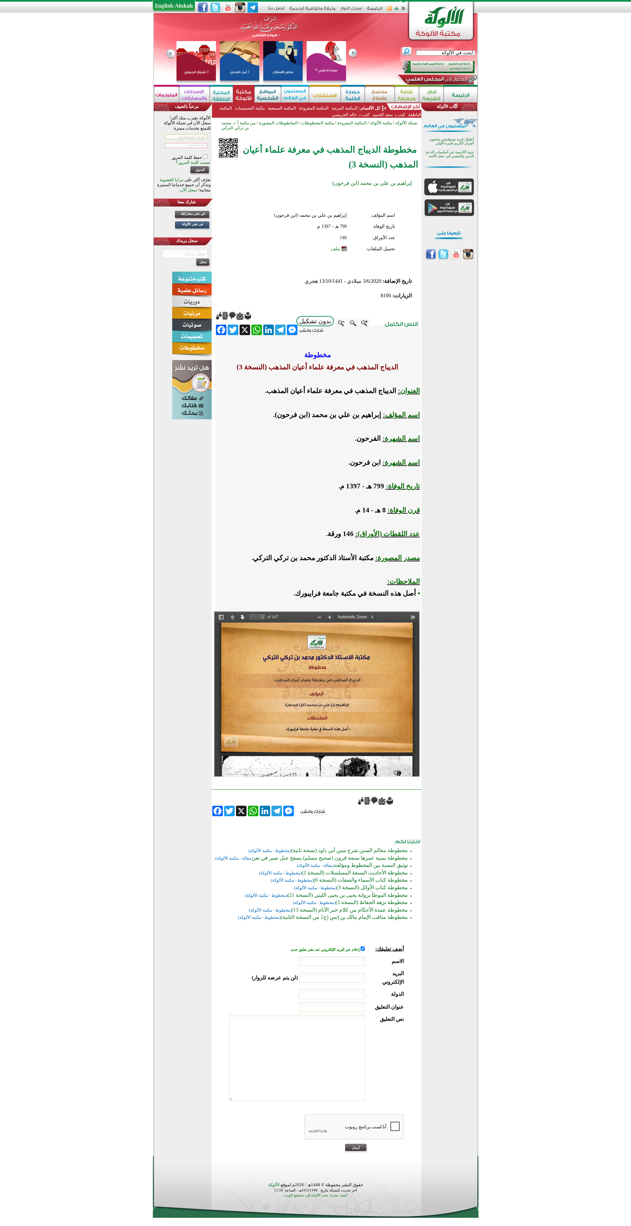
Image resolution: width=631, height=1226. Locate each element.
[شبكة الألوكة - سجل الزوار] (351, 10)
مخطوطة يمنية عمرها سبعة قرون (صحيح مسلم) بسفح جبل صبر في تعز (330, 858)
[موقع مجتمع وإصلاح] (380, 94)
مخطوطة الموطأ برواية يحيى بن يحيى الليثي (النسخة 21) (348, 895)
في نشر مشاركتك (192, 213)
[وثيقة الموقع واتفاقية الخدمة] (312, 10)
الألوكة (274, 1184)
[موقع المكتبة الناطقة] (221, 94)
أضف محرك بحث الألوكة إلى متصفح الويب (315, 1195)
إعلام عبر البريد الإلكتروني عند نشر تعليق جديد (326, 949)
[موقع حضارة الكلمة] (353, 94)
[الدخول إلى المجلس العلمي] (436, 80)
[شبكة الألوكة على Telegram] (252, 7)
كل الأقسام (370, 108)
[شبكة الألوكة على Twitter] (215, 7)
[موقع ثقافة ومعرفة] (407, 94)
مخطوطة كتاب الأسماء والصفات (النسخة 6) (361, 880)
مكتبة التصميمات (250, 108)
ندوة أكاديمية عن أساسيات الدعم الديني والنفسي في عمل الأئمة (450, 154)
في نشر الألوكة (192, 224)
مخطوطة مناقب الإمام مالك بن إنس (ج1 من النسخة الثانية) (344, 917)
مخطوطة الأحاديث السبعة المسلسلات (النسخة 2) (355, 872)
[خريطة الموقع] (396, 10)
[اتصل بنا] (276, 10)
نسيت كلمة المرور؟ (193, 162)
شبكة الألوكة (406, 122)
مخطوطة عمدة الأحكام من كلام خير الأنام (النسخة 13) (350, 910)
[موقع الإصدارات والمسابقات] (194, 94)
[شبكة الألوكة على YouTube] (227, 7)
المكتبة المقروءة (314, 108)
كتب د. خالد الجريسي (350, 114)
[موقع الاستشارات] (325, 94)
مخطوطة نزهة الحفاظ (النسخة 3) (372, 902)
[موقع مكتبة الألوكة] (243, 94)
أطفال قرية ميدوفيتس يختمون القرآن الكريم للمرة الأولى (451, 141)
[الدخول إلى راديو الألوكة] (432, 67)
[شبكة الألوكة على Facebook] (203, 7)
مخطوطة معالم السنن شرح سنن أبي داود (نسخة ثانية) (349, 850)
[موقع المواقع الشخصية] (267, 94)
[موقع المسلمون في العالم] (295, 94)
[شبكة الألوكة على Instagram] (240, 7)
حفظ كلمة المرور (187, 157)
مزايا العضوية (171, 179)
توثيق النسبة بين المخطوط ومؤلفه (371, 865)
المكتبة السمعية (282, 108)
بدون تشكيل (315, 321)
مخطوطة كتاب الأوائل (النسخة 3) (372, 887)
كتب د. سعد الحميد (388, 114)
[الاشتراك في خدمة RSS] (389, 10)
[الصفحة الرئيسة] (403, 10)
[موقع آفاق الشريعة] (431, 94)
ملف (335, 248)
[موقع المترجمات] (166, 94)
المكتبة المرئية (344, 108)
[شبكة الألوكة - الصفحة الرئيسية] (375, 10)
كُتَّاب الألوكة (447, 106)
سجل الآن (188, 189)
